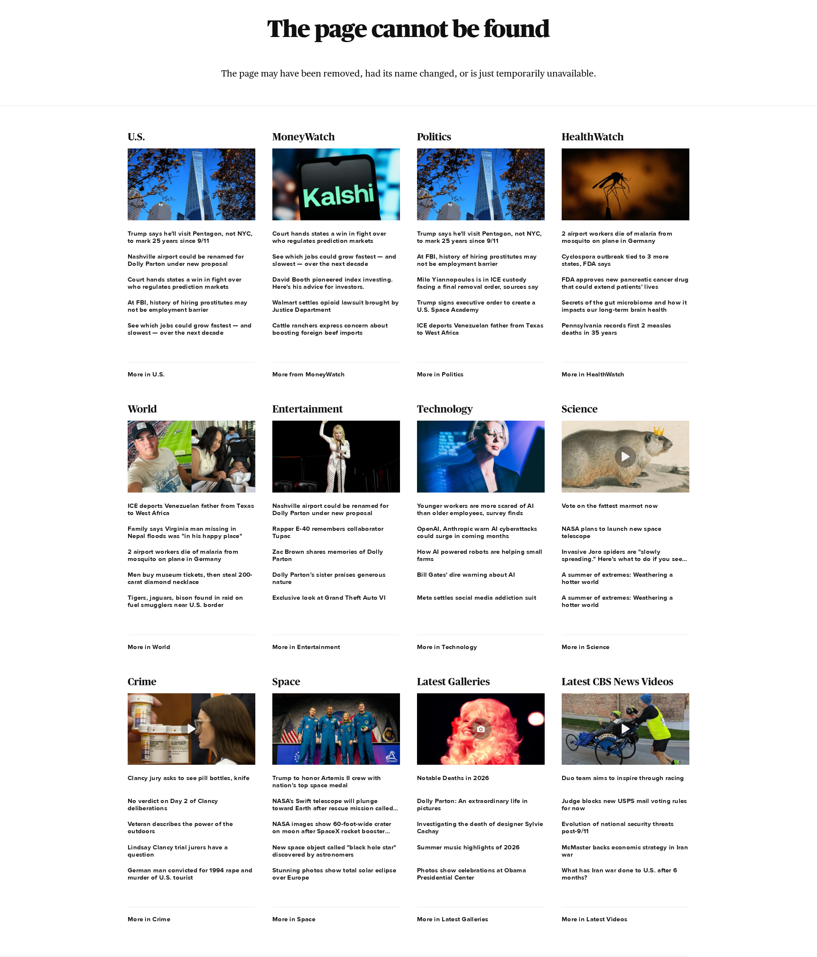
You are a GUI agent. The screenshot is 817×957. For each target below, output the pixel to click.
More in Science (586, 647)
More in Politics (440, 374)
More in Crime (149, 919)
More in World (149, 647)
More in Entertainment (306, 647)
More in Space (293, 919)
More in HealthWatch (593, 374)
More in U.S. (146, 374)
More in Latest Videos (594, 919)
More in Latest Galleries (452, 919)
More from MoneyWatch (308, 374)
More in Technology (447, 647)
